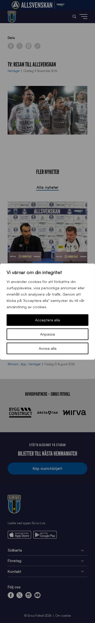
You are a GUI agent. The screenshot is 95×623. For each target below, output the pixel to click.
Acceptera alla (47, 320)
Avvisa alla (47, 348)
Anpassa (47, 334)
